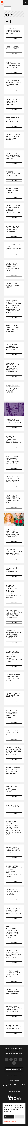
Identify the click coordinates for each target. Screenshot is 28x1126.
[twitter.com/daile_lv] (11, 1059)
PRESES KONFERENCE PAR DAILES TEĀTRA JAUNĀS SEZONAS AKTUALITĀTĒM (14, 479)
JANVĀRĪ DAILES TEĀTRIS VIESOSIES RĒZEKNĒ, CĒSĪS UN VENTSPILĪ (13, 31)
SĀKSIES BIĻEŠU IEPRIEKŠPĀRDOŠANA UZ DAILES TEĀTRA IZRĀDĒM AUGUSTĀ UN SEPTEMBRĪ (14, 614)
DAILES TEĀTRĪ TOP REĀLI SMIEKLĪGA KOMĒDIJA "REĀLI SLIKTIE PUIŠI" (13, 770)
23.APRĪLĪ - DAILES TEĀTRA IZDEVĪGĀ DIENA (13, 732)
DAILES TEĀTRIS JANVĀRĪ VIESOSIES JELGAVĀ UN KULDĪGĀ (13, 1026)
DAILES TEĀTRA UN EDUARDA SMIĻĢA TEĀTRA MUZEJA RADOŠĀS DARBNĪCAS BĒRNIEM (14, 209)
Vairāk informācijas (9, 1121)
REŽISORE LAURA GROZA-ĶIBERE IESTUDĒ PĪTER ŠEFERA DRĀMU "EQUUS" (12, 714)
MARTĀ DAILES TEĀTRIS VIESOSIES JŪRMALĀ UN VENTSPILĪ (13, 892)
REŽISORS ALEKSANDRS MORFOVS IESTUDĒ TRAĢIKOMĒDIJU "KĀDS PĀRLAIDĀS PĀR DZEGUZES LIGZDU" (13, 932)
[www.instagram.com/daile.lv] (6, 1059)
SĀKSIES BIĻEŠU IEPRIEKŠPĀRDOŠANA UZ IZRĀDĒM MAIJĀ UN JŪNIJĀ (14, 850)
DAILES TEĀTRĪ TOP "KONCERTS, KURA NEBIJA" (13, 285)
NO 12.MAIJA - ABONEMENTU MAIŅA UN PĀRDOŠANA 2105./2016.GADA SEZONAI (14, 634)
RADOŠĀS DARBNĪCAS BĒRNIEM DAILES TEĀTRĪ (14, 173)
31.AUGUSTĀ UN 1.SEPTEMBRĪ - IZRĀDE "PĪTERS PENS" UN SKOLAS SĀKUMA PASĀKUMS (13, 533)
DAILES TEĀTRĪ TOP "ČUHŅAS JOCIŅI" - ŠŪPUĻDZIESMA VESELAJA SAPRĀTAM (13, 911)
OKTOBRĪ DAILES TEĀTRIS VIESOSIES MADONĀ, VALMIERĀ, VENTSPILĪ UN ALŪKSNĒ (13, 388)
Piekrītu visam (9, 1116)
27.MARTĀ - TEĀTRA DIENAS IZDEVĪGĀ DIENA (13, 806)
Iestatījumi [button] (19, 1116)
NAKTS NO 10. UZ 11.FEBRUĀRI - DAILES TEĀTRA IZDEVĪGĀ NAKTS (14, 973)
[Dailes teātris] (3, 3)
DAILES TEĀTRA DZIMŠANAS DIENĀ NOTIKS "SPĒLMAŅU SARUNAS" (13, 156)
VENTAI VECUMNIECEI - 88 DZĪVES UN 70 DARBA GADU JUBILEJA (13, 65)
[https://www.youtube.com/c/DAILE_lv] (20, 1059)
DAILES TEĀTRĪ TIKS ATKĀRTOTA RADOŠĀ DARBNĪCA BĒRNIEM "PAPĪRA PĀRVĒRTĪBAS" (13, 751)
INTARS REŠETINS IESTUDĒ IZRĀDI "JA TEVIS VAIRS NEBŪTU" (14, 421)
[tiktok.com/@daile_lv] (14, 1063)
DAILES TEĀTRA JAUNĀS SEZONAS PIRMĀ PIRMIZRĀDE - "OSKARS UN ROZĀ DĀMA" (14, 499)
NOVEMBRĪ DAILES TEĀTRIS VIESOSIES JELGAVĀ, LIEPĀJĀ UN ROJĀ (13, 247)
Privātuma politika (13, 1050)
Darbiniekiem (17, 1053)
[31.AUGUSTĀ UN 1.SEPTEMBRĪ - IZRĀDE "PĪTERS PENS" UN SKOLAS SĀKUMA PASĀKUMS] (14, 519)
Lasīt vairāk (14, 38)
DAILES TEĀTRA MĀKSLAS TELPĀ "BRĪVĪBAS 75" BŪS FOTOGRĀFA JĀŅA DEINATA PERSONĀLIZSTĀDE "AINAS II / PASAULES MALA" (13, 828)
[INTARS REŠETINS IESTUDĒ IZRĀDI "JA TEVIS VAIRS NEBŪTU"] (14, 409)
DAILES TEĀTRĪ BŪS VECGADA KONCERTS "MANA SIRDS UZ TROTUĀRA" (13, 137)
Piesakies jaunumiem (12, 1069)
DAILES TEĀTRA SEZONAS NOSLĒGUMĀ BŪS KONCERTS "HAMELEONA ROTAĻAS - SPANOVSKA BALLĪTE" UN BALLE (14, 591)
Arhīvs (7, 1048)
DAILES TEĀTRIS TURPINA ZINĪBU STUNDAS (12, 190)
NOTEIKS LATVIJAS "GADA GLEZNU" (13, 47)
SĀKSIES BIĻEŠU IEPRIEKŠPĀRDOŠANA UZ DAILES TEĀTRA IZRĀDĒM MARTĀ (14, 1009)
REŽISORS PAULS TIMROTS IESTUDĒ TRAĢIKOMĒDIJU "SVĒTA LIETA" (12, 328)
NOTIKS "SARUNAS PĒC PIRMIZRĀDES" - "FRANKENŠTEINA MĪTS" (13, 83)
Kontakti (9, 1053)
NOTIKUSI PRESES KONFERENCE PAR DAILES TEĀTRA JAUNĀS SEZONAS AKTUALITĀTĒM (12, 460)
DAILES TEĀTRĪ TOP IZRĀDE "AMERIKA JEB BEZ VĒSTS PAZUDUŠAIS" (13, 228)
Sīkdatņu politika (16, 1048)
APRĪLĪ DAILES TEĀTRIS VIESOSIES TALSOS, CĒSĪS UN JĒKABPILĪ (13, 789)
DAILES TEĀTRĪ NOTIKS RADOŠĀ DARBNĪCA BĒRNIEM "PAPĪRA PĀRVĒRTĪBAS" (13, 954)
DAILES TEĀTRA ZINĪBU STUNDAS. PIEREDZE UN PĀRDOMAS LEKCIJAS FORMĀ (13, 267)
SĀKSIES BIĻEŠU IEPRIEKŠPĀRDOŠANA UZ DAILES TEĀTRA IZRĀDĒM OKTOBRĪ (14, 552)
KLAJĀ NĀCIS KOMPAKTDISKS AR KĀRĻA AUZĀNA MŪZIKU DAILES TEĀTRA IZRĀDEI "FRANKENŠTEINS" (13, 367)
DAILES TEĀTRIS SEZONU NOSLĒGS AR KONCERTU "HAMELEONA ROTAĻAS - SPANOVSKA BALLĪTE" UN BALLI (14, 656)
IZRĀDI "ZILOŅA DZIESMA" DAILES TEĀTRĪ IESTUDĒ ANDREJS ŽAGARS (12, 347)
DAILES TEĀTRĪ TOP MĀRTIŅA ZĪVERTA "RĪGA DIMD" (13, 695)
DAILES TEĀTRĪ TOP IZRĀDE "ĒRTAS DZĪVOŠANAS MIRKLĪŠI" (13, 102)
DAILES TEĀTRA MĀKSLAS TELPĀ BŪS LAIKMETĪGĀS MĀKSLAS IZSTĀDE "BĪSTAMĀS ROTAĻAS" (13, 439)
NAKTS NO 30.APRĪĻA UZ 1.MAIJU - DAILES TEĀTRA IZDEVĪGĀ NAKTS (14, 677)
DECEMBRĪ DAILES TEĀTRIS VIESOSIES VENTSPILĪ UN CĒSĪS (13, 119)
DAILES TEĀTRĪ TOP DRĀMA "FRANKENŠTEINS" (13, 570)
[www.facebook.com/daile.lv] (15, 1059)
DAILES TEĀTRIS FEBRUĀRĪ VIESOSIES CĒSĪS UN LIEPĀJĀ (14, 991)
